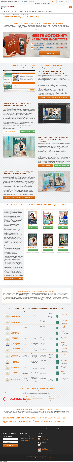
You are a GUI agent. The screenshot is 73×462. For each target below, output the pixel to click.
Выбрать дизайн (45, 165)
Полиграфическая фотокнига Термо (16, 327)
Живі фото (49, 11)
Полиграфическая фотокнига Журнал (15, 333)
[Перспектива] (63, 217)
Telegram (25, 1)
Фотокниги (6, 11)
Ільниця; (59, 417)
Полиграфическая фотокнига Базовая (15, 315)
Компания (7, 428)
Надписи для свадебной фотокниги (47, 449)
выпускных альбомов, (45, 457)
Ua (66, 1)
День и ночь (32, 225)
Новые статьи (43, 433)
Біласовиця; (37, 421)
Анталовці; (29, 420)
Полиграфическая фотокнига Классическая (16, 338)
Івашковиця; (32, 417)
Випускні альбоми (17, 11)
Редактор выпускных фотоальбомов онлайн (54, 97)
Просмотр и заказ (34, 227)
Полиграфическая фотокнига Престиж (15, 344)
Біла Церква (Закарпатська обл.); (60, 420)
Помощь (45, 428)
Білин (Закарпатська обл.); (47, 421)
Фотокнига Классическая (16, 362)
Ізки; (52, 417)
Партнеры (57, 428)
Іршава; (35, 418)
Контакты (65, 428)
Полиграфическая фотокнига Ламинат (15, 321)
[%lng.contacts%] (46, 3)
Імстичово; (30, 418)
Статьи (39, 428)
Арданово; (35, 420)
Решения (14, 428)
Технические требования (24, 428)
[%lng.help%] (45, 1)
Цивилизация (32, 247)
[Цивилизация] (32, 240)
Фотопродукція (29, 11)
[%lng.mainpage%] (7, 14)
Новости (34, 428)
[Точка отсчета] (48, 240)
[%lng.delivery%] (38, 3)
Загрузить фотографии (62, 165)
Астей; (45, 420)
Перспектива (62, 225)
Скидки (51, 428)
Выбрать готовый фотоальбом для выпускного (19, 197)
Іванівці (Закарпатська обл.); (9, 417)
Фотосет (61, 247)
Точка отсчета (47, 247)
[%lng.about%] (39, 1)
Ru (70, 1)
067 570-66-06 (10, 1)
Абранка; (23, 420)
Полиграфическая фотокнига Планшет (15, 355)
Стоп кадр (46, 225)
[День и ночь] (32, 217)
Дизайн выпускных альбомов (14, 278)
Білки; (4, 422)
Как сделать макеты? (11, 131)
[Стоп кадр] (48, 217)
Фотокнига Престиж (15, 367)
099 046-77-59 (18, 1)
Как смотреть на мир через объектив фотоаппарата (47, 444)
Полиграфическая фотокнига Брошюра (16, 350)
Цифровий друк (39, 11)
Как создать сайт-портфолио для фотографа (46, 438)
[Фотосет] (63, 240)
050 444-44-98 (4, 1)
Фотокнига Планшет (15, 379)
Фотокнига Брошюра (15, 373)
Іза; (37, 417)
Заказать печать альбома (28, 131)
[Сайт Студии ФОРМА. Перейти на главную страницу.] (8, 7)
